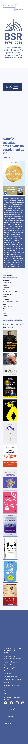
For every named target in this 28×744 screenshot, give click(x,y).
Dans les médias (9, 671)
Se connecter (19, 10)
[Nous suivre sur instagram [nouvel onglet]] (5, 702)
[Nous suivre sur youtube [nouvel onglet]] (17, 702)
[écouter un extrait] (5, 193)
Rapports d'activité (9, 665)
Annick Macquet (7, 273)
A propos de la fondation (11, 662)
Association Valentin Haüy (10, 301)
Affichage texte (8, 327)
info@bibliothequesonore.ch (12, 658)
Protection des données (11, 676)
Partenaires (7, 674)
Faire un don (8, 723)
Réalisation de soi (8, 282)
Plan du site (8, 716)
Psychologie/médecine (10, 277)
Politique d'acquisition (10, 668)
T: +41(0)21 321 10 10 (10, 656)
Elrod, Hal (6, 158)
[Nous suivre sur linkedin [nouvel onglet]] (22, 702)
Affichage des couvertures (14, 324)
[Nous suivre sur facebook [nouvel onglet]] (11, 702)
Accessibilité (8, 710)
